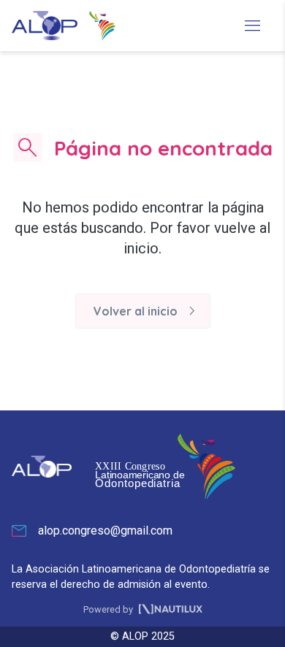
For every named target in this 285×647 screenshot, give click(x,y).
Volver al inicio (147, 311)
